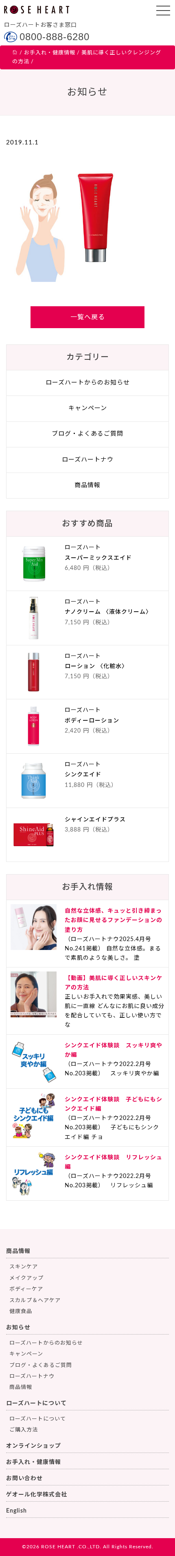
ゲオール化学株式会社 (36, 1495)
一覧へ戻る (87, 317)
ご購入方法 (23, 1430)
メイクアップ (26, 1278)
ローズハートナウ (88, 460)
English (16, 1511)
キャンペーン (87, 408)
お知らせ (18, 1327)
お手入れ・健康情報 (33, 1462)
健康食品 (20, 1311)
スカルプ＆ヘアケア (35, 1300)
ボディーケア (26, 1289)
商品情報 (87, 485)
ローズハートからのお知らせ (88, 383)
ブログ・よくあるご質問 (87, 434)
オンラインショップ (33, 1446)
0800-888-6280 (55, 36)
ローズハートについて (36, 1403)
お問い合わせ (24, 1478)
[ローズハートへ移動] (15, 53)
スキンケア (23, 1267)
